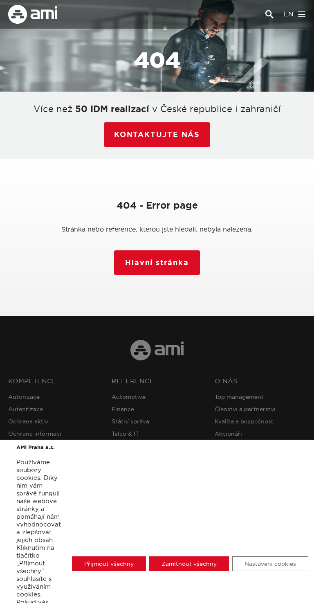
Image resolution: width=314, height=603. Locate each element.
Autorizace (24, 397)
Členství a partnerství (245, 409)
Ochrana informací (34, 433)
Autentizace (25, 409)
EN (289, 14)
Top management (239, 397)
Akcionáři (228, 433)
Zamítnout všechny (189, 563)
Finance (123, 409)
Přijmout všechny (109, 563)
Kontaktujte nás (157, 134)
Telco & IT (125, 433)
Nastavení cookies (270, 563)
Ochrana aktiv (28, 421)
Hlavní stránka (156, 262)
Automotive (129, 397)
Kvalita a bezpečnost (244, 421)
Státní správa (130, 421)
